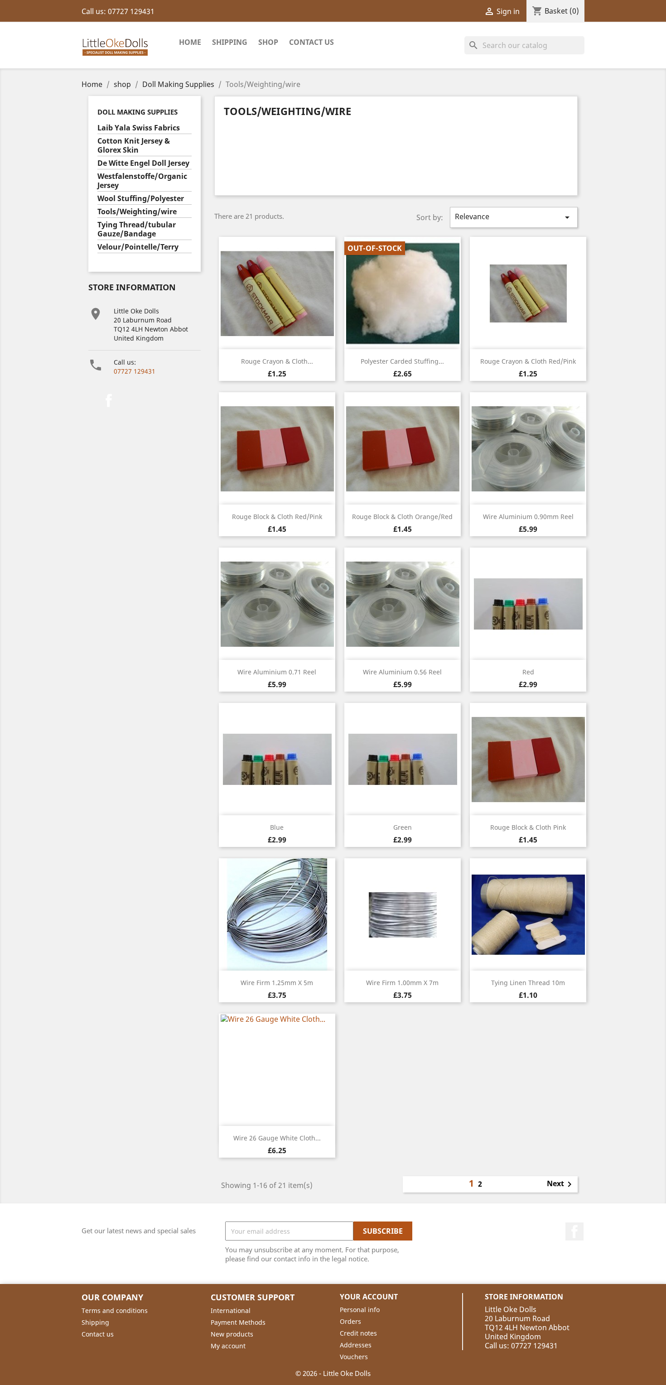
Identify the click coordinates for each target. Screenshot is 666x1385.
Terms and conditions (115, 1310)
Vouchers (354, 1356)
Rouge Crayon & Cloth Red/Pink (528, 361)
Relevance (514, 217)
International (231, 1310)
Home (190, 42)
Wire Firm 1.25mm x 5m (277, 982)
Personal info (360, 1309)
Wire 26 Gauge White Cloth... (277, 1138)
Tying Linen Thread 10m (528, 982)
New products (232, 1334)
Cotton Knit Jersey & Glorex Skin (133, 145)
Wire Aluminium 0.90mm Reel (528, 516)
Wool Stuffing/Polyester (140, 198)
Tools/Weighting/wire (137, 211)
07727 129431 (134, 371)
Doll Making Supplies (137, 111)
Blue (277, 827)
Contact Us (311, 42)
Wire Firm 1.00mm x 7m (402, 982)
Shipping (229, 42)
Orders (350, 1321)
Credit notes (358, 1333)
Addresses (356, 1345)
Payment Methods (238, 1322)
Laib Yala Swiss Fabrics (138, 128)
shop (268, 42)
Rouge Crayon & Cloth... (277, 361)
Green (402, 827)
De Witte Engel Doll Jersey (143, 163)
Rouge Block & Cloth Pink (528, 827)
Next (561, 1184)
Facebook (109, 400)
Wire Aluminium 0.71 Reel (276, 672)
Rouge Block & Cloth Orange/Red (402, 516)
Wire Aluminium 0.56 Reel (402, 672)
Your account (369, 1297)
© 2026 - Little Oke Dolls (333, 1373)
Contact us (98, 1334)
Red (528, 672)
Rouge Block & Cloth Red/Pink (277, 516)
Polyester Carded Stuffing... (402, 361)
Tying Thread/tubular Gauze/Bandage (136, 229)
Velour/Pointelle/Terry (138, 247)
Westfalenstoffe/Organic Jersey (142, 181)
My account (228, 1346)
